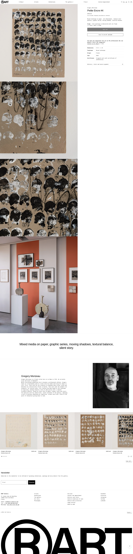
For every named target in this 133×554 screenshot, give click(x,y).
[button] (129, 2)
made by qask (71, 504)
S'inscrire (31, 482)
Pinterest (103, 495)
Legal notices (71, 502)
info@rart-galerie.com (11, 501)
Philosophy (37, 500)
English (129, 512)
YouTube (103, 499)
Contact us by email (93, 43)
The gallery (37, 497)
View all (128, 461)
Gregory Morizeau (92, 7)
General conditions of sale (75, 499)
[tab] (1, 456)
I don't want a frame (95, 25)
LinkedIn (103, 500)
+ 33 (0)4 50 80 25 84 (11, 503)
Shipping (96, 15)
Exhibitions (37, 495)
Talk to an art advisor (105, 34)
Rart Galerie (8, 512)
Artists (36, 493)
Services (70, 493)
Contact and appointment (74, 495)
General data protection (75, 500)
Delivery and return (73, 497)
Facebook (103, 493)
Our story (37, 499)
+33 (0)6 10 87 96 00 (13, 504)
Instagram (103, 497)
